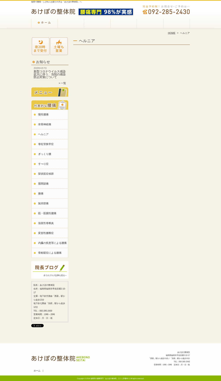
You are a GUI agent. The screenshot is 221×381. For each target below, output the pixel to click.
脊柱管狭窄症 (46, 144)
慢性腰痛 (43, 114)
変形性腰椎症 (46, 233)
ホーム (44, 25)
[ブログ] (50, 271)
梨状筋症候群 (46, 173)
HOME (171, 33)
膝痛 (40, 193)
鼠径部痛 (43, 203)
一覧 (63, 83)
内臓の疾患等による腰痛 (52, 243)
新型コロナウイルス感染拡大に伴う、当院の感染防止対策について (50, 74)
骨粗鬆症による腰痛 (49, 252)
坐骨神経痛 (44, 124)
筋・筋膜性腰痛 (47, 213)
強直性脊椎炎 (46, 223)
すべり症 (43, 163)
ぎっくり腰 (44, 154)
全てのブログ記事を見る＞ (55, 275)
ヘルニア (43, 134)
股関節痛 (43, 183)
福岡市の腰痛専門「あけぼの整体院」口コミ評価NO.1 (110, 378)
